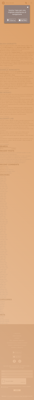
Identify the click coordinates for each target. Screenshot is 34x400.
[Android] (11, 20)
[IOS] (22, 20)
